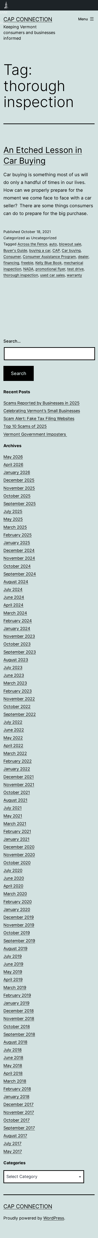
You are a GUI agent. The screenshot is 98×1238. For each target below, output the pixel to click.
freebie (27, 262)
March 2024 (15, 613)
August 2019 (15, 948)
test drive (75, 269)
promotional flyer (50, 269)
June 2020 (13, 878)
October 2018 (16, 1026)
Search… (12, 341)
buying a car (39, 250)
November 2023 (19, 636)
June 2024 (13, 597)
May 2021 (12, 815)
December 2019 (18, 917)
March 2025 (15, 527)
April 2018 (13, 1073)
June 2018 (13, 1057)
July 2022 (12, 722)
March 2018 (14, 1081)
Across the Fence (32, 244)
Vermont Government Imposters (35, 434)
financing (11, 262)
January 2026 (16, 472)
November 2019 (18, 925)
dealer (83, 256)
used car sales (52, 275)
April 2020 (13, 886)
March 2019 (14, 987)
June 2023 (13, 675)
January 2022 (16, 768)
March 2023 (15, 683)
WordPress (53, 1218)
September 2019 (19, 940)
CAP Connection (27, 19)
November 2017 (18, 1112)
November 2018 (18, 1018)
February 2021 (17, 831)
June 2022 (13, 729)
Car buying (71, 250)
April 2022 (13, 745)
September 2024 (19, 574)
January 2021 (16, 839)
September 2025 (19, 503)
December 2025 (18, 480)
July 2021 (12, 807)
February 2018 (17, 1088)
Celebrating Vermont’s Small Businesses (41, 410)
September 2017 (19, 1127)
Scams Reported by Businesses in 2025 (41, 403)
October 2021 (16, 792)
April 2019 (13, 979)
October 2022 (17, 706)
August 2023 (15, 659)
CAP (56, 250)
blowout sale (70, 244)
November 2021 (18, 784)
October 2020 (17, 862)
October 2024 (17, 566)
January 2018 (16, 1096)
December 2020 (18, 847)
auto (53, 244)
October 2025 (17, 495)
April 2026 (13, 464)
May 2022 (13, 737)
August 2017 (15, 1135)
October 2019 (16, 932)
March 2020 (15, 893)
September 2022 (19, 714)
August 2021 (15, 800)
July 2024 (13, 589)
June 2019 (13, 964)
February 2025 (17, 534)
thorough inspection (20, 275)
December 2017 (18, 1104)
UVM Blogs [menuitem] (6, 5)
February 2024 (17, 620)
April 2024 (13, 605)
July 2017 (12, 1143)
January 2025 (16, 542)
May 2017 (12, 1151)
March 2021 (14, 823)
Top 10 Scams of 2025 (25, 426)
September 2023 (19, 652)
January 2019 (16, 1003)
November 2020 (19, 854)
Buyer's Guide (15, 250)
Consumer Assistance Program (49, 256)
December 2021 (18, 776)
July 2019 (12, 956)
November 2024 (19, 558)
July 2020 (12, 870)
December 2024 (19, 550)
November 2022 (19, 698)
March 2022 (15, 753)
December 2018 (18, 1010)
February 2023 (17, 691)
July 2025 (12, 511)
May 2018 (12, 1065)
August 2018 (15, 1042)
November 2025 (19, 488)
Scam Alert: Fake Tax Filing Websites (38, 418)
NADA (28, 269)
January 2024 (16, 628)
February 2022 (17, 761)
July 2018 (12, 1049)
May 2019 (12, 971)
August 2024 (15, 581)
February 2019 (17, 995)
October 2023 (17, 644)
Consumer (12, 256)
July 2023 (12, 667)
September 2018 (19, 1034)
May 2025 (13, 519)
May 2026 (13, 456)
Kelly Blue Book (48, 262)
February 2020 (17, 901)
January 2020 (16, 909)
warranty (74, 275)
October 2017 (16, 1120)
